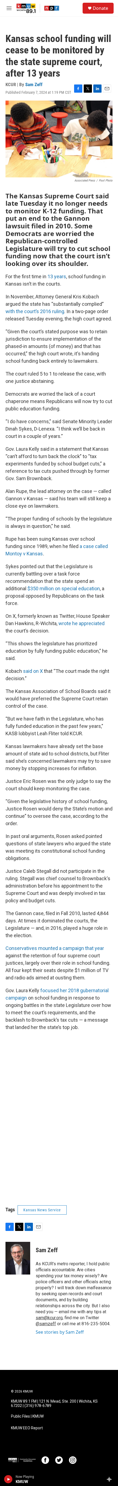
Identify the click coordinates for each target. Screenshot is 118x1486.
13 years (56, 276)
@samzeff (46, 1323)
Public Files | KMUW (27, 1416)
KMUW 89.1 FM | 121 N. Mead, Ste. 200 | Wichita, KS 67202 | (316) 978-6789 (54, 1403)
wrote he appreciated (81, 623)
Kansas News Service (42, 1210)
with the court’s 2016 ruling (34, 311)
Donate (100, 8)
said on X (33, 671)
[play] (8, 1479)
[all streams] (110, 1479)
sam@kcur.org (49, 1317)
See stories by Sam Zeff (60, 1332)
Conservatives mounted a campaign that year (54, 948)
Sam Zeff (34, 84)
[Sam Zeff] (17, 1258)
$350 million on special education (63, 588)
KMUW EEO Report (27, 1428)
